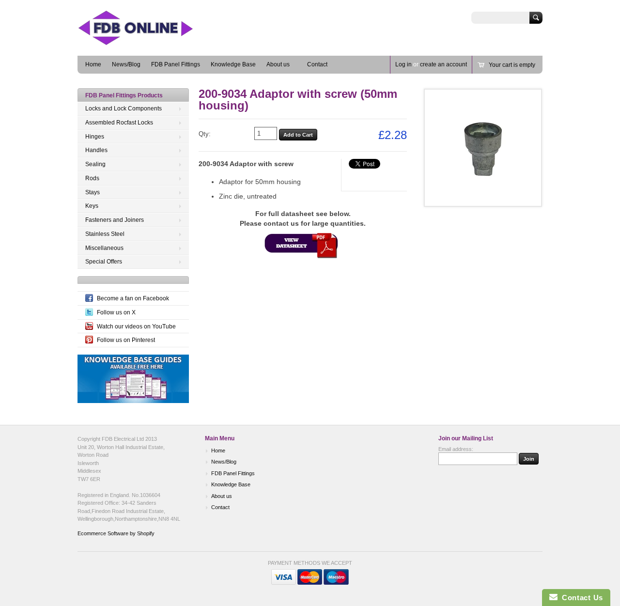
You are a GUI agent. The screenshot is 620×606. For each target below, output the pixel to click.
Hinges (94, 136)
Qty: (205, 134)
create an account (443, 64)
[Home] (150, 41)
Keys (91, 205)
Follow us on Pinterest (126, 340)
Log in (403, 64)
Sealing (95, 164)
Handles (96, 150)
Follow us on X (116, 312)
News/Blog (126, 64)
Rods (92, 178)
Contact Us (580, 597)
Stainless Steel (104, 234)
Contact (317, 64)
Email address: (455, 449)
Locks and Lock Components (123, 108)
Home (93, 64)
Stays (92, 192)
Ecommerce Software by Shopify (116, 533)
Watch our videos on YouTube (136, 326)
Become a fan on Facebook (133, 298)
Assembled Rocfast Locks (119, 122)
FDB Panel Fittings (175, 64)
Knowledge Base (233, 64)
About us (278, 64)
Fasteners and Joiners (114, 220)
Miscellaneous (104, 248)
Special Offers (103, 261)
